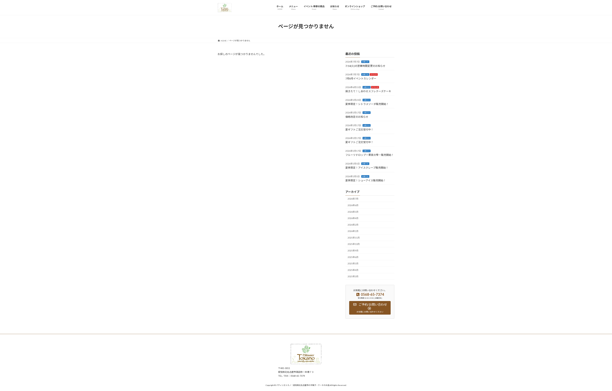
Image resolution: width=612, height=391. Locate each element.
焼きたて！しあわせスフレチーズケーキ (368, 91)
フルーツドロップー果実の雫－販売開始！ (369, 154)
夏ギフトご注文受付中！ (359, 129)
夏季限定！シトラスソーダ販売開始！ (367, 103)
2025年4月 (353, 269)
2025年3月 (353, 276)
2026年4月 (353, 218)
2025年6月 (353, 257)
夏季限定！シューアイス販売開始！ (365, 180)
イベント (374, 74)
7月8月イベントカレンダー (360, 78)
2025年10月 (354, 244)
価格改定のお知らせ (356, 116)
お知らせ (365, 62)
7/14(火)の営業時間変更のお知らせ (365, 65)
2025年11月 (354, 237)
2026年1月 (353, 231)
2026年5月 (353, 211)
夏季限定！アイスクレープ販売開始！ (366, 167)
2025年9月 (353, 250)
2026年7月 (353, 198)
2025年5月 (353, 263)
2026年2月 (353, 224)
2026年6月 (353, 205)
